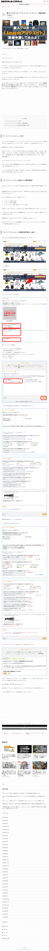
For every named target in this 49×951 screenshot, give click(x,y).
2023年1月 (5, 856)
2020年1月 (5, 896)
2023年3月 (5, 850)
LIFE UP (6, 926)
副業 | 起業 (6, 938)
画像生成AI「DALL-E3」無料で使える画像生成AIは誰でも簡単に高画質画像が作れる (23, 803)
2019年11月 (5, 902)
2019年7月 (5, 914)
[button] (24, 726)
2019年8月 (5, 911)
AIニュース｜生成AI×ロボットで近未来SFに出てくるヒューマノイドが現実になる (23, 800)
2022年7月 (5, 875)
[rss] (25, 947)
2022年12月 (5, 859)
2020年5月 (5, 884)
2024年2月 (5, 820)
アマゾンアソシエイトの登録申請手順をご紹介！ (18, 125)
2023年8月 (5, 838)
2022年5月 (5, 878)
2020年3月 (5, 890)
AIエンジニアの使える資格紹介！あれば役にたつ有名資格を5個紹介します (21, 793)
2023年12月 (5, 826)
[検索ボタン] (44, 1)
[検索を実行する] (45, 784)
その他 (5, 17)
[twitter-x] (23, 947)
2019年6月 (5, 917)
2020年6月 (5, 881)
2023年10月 (5, 832)
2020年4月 (5, 887)
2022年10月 (5, 865)
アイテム (6, 932)
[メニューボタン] (47, 1)
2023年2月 (5, 853)
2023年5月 (5, 844)
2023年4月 (5, 847)
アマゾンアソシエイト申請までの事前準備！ (17, 123)
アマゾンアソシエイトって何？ (14, 121)
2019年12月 (5, 899)
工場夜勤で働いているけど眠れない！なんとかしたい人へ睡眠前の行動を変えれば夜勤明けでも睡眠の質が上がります (24, 807)
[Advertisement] (24, 102)
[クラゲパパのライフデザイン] (11, 1)
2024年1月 (5, 823)
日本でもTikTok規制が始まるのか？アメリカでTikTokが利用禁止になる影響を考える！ (23, 797)
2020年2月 (5, 893)
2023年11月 (5, 829)
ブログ (5, 935)
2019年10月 (5, 905)
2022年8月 (5, 871)
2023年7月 (5, 841)
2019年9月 (5, 908)
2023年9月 (5, 835)
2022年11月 (5, 862)
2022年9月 (5, 868)
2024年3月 (5, 817)
